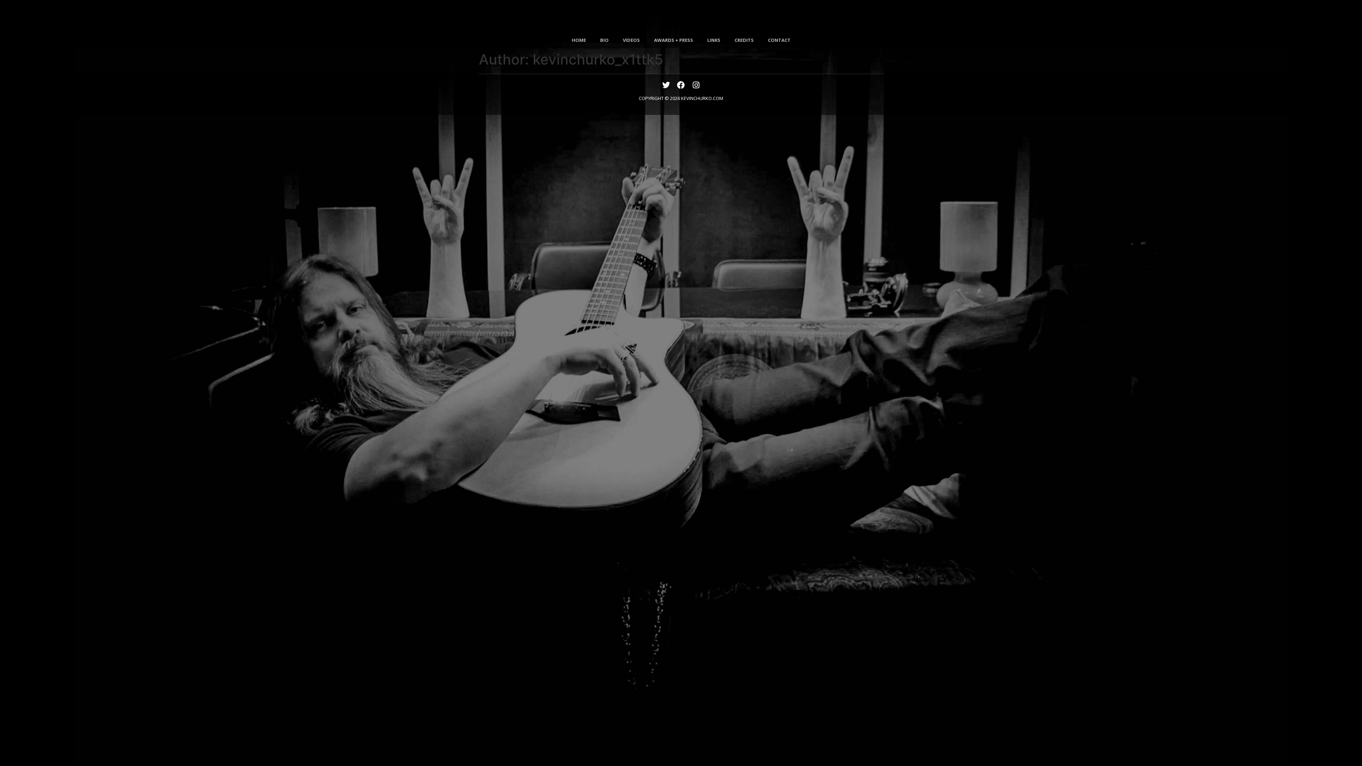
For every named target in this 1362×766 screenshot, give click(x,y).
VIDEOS (631, 40)
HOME (579, 40)
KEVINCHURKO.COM (702, 98)
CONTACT (779, 40)
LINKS (713, 40)
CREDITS (744, 40)
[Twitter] (666, 85)
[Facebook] (681, 85)
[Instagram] (696, 85)
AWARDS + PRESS (673, 40)
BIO (604, 40)
